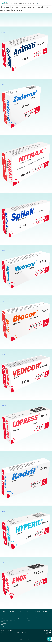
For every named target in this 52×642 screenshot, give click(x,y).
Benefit (3, 19)
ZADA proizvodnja (4, 618)
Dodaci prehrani (13, 620)
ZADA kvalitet (3, 617)
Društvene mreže (21, 618)
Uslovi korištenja (22, 639)
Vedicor (3, 354)
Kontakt (34, 3)
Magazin (29, 3)
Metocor (3, 250)
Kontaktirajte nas (46, 614)
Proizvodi (16, 3)
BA (43, 3)
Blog (36, 617)
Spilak (3, 198)
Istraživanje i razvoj (4, 620)
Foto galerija (20, 615)
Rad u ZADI (29, 617)
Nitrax (3, 140)
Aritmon (3, 32)
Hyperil (3, 511)
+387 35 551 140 (15, 632)
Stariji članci (2, 607)
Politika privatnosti (30, 639)
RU (47, 3)
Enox (3, 562)
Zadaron (3, 84)
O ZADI (11, 3)
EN (45, 3)
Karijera (24, 3)
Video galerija (20, 617)
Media (20, 3)
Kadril (3, 456)
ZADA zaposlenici (4, 621)
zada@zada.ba (25, 632)
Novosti (19, 614)
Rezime (2, 614)
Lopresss (4, 405)
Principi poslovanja (4, 623)
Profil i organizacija (4, 615)
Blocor (3, 301)
